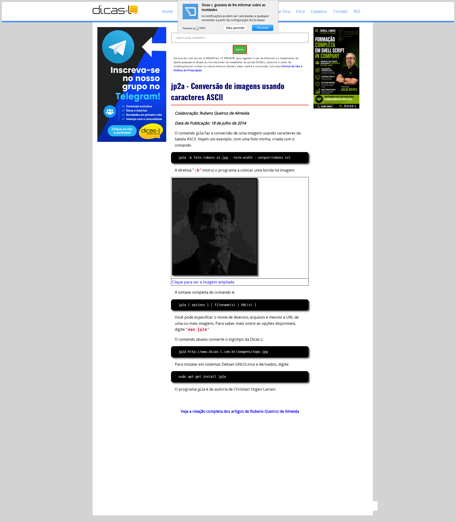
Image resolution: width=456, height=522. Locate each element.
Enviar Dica (280, 11)
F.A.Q (300, 11)
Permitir (263, 28)
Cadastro (319, 11)
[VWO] (201, 28)
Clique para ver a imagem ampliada (203, 282)
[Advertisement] (240, 459)
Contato (340, 11)
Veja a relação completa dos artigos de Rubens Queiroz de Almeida (240, 411)
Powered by (189, 28)
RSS (357, 11)
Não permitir (235, 28)
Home (167, 11)
